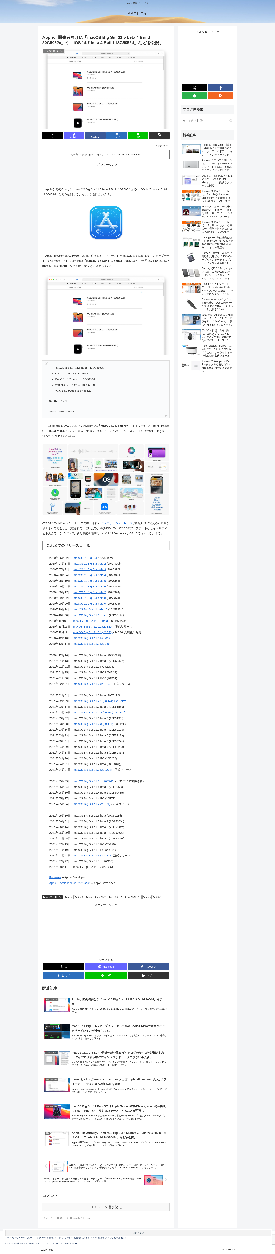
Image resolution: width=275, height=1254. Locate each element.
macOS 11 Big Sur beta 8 (90, 598)
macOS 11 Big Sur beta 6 (90, 586)
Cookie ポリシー (70, 1243)
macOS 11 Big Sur (85, 557)
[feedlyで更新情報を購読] (194, 95)
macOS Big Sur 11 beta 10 (90, 609)
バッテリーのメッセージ (116, 523)
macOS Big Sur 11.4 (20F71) (92, 804)
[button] (159, 135)
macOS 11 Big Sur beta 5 (90, 580)
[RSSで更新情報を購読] (220, 95)
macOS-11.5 (116, 897)
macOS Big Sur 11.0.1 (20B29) (93, 626)
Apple (70, 897)
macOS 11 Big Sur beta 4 (90, 575)
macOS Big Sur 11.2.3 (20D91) (93, 724)
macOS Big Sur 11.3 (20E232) (93, 769)
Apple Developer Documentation (70, 883)
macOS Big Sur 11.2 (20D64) (92, 683)
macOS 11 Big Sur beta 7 (90, 592)
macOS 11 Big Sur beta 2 (90, 563)
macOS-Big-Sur (134, 897)
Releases (55, 877)
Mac (90, 897)
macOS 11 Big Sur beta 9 (90, 603)
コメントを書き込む (106, 1207)
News (148, 897)
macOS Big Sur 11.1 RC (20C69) (95, 638)
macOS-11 (101, 897)
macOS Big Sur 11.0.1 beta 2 (91, 620)
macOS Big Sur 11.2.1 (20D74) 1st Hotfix (100, 701)
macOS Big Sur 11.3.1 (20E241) (94, 781)
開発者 (158, 897)
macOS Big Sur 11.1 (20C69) (92, 643)
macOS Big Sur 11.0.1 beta (91, 615)
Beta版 (80, 897)
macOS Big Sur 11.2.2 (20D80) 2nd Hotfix (100, 712)
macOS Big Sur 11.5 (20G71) (92, 855)
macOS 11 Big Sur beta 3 (90, 569)
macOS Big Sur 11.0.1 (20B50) (93, 632)
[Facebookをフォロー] (220, 87)
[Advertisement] (106, 174)
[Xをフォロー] (194, 87)
